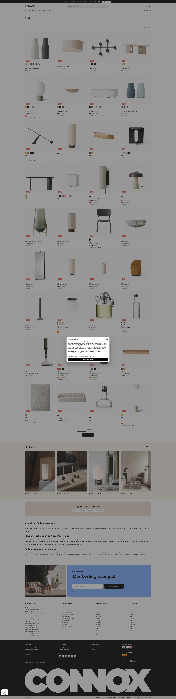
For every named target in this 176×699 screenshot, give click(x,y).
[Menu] (7, 690)
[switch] (4, 694)
